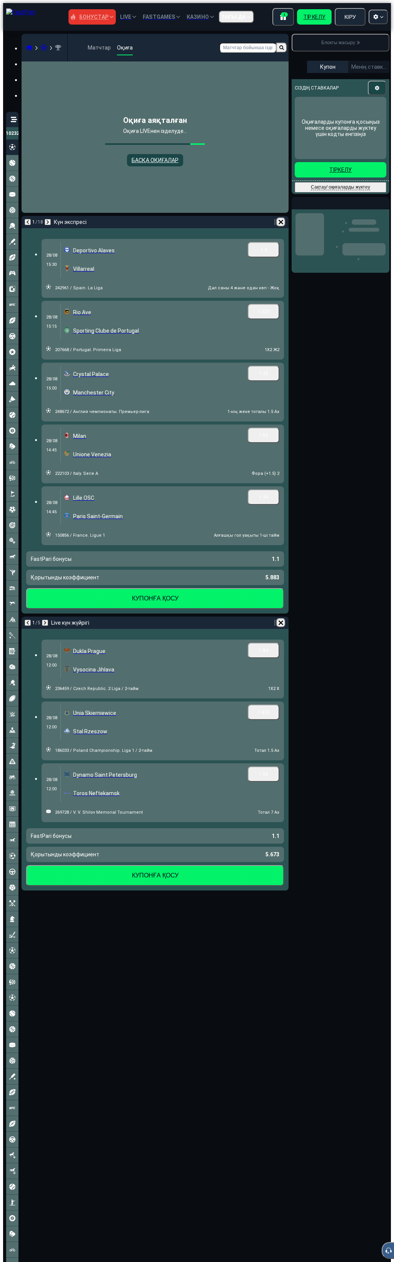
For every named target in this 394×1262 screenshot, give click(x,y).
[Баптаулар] (377, 88)
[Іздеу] (281, 48)
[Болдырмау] (280, 222)
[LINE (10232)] (29, 47)
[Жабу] (383, 209)
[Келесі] (48, 222)
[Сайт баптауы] (378, 17)
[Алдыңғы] (28, 222)
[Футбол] (43, 47)
